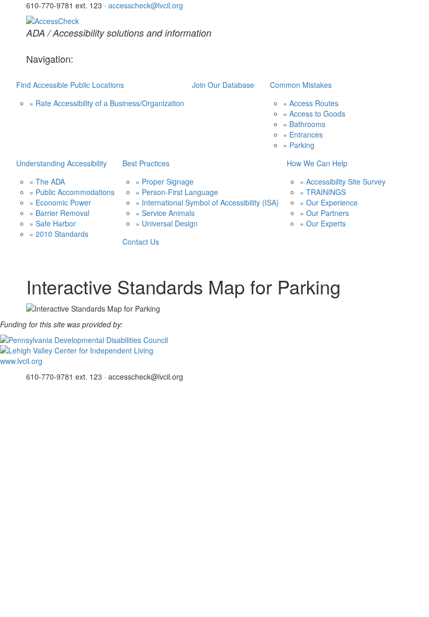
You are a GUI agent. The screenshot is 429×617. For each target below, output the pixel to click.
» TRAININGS (323, 192)
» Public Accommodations (72, 192)
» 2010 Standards (58, 233)
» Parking (298, 145)
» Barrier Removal (59, 213)
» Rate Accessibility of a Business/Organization (106, 103)
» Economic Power (60, 202)
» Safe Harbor (52, 223)
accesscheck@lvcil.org (145, 5)
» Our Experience (329, 202)
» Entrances (303, 134)
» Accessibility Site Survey (343, 181)
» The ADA (47, 181)
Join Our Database (223, 84)
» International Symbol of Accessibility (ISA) (207, 202)
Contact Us (140, 241)
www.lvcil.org (21, 361)
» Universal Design (167, 223)
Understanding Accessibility (61, 163)
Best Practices (146, 163)
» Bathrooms (304, 124)
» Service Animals (165, 213)
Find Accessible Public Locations (70, 84)
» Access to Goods (314, 113)
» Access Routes (310, 103)
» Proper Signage (165, 181)
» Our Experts (323, 223)
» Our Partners (324, 213)
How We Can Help (317, 163)
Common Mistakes (301, 84)
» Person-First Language (177, 192)
